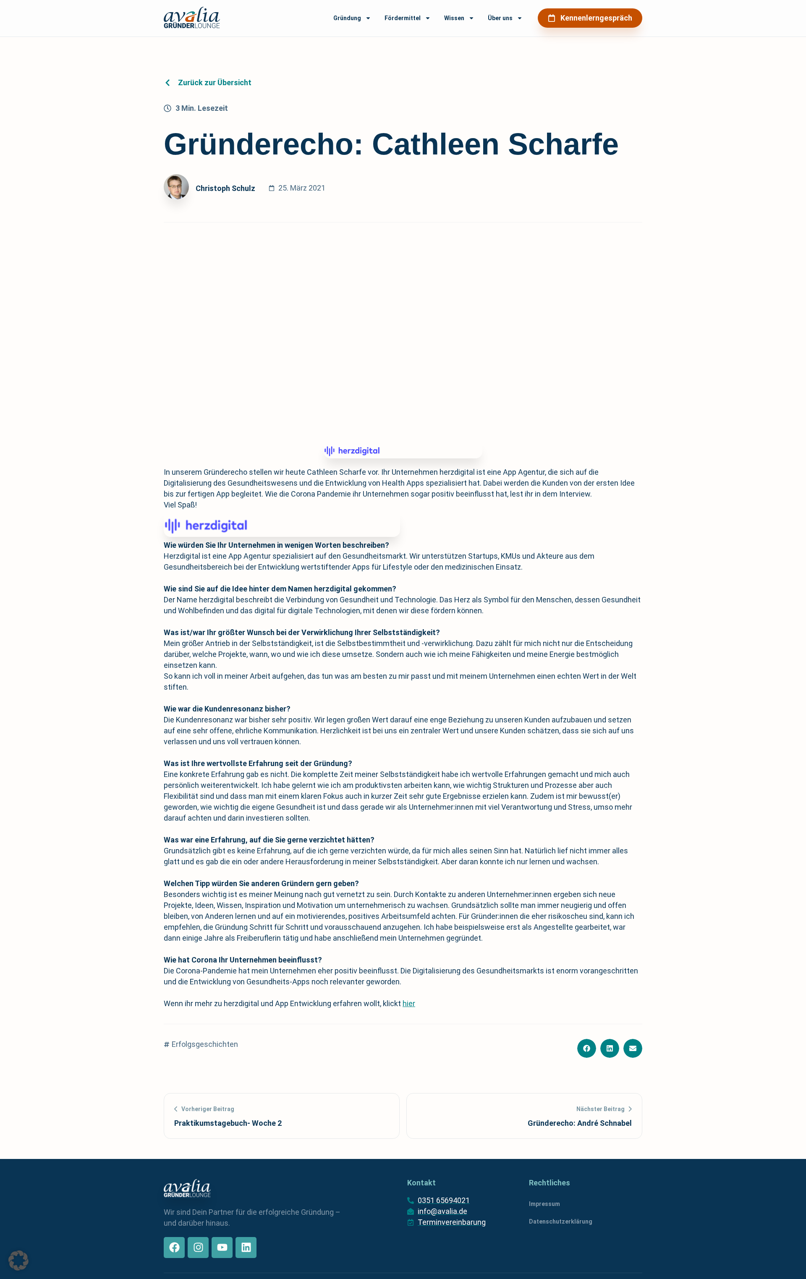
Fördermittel (403, 18)
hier (409, 1003)
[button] (586, 1048)
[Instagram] (198, 1247)
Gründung (347, 18)
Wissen (454, 18)
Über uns (500, 18)
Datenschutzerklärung (560, 1221)
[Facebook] (174, 1247)
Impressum (544, 1204)
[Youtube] (222, 1247)
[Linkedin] (246, 1247)
